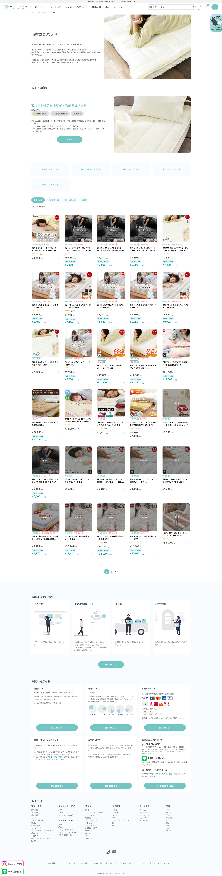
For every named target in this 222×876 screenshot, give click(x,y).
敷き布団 (34, 815)
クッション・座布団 (65, 815)
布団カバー (82, 7)
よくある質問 (160, 773)
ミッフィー (143, 817)
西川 (87, 810)
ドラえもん (143, 820)
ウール (114, 815)
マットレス (55, 7)
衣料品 (60, 812)
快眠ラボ (88, 838)
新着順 (84, 200)
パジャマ (118, 7)
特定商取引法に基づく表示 (104, 863)
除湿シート (35, 841)
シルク (114, 810)
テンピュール (90, 823)
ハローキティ (144, 815)
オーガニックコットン (120, 820)
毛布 (107, 7)
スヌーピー (143, 812)
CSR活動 (84, 863)
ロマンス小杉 (90, 815)
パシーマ (88, 835)
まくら (69, 7)
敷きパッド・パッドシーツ (41, 838)
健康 (168, 823)
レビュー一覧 (147, 863)
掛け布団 (34, 812)
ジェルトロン (90, 825)
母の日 (168, 812)
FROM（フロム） (91, 830)
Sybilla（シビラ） (92, 828)
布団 (60, 824)
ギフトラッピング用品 (54, 757)
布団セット (35, 823)
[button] (115, 571)
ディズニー (143, 810)
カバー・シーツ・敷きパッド (69, 832)
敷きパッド (46, 13)
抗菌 (168, 825)
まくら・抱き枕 (37, 820)
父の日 (168, 815)
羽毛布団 (96, 7)
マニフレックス (91, 820)
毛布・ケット (63, 827)
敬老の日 (169, 817)
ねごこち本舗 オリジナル (94, 812)
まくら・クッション (65, 829)
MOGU (87, 833)
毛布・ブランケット (38, 833)
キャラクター (145, 805)
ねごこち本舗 (35, 13)
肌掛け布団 (35, 825)
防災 (168, 820)
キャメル (115, 817)
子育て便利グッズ (65, 834)
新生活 (168, 830)
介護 (168, 828)
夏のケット (40, 7)
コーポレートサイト (68, 863)
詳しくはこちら (57, 727)
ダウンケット (36, 828)
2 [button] (111, 572)
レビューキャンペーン (165, 863)
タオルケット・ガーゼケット (42, 830)
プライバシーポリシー (127, 863)
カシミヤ (115, 812)
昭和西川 (88, 817)
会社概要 (51, 863)
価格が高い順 (70, 200)
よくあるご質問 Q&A (165, 786)
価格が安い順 (54, 200)
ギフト (168, 810)
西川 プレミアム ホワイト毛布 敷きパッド (58, 105)
